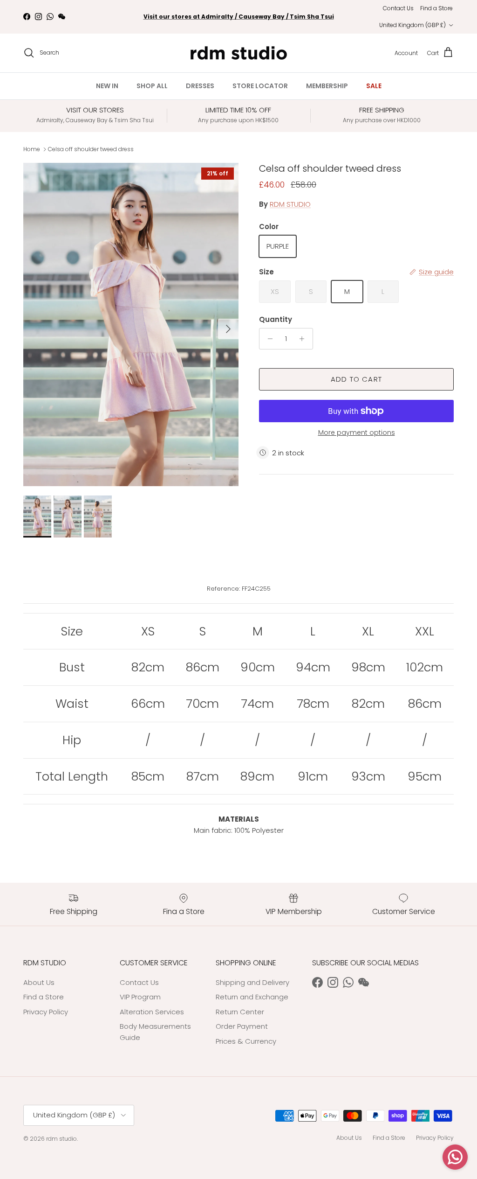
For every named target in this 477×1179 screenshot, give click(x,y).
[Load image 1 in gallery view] (130, 324)
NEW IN (107, 86)
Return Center (240, 1012)
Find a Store (436, 8)
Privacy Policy (45, 1012)
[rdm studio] (239, 53)
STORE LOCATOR (260, 86)
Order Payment (242, 1026)
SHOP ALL (152, 86)
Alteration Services (152, 1012)
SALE (374, 86)
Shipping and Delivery (252, 982)
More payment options (356, 433)
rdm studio (61, 1139)
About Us (39, 982)
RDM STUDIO (290, 204)
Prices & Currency (246, 1041)
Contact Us (398, 8)
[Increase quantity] (304, 338)
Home (31, 149)
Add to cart (356, 379)
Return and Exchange (252, 997)
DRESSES (200, 86)
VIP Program (140, 997)
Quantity (275, 319)
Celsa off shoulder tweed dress (91, 149)
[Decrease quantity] (267, 338)
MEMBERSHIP (327, 86)
